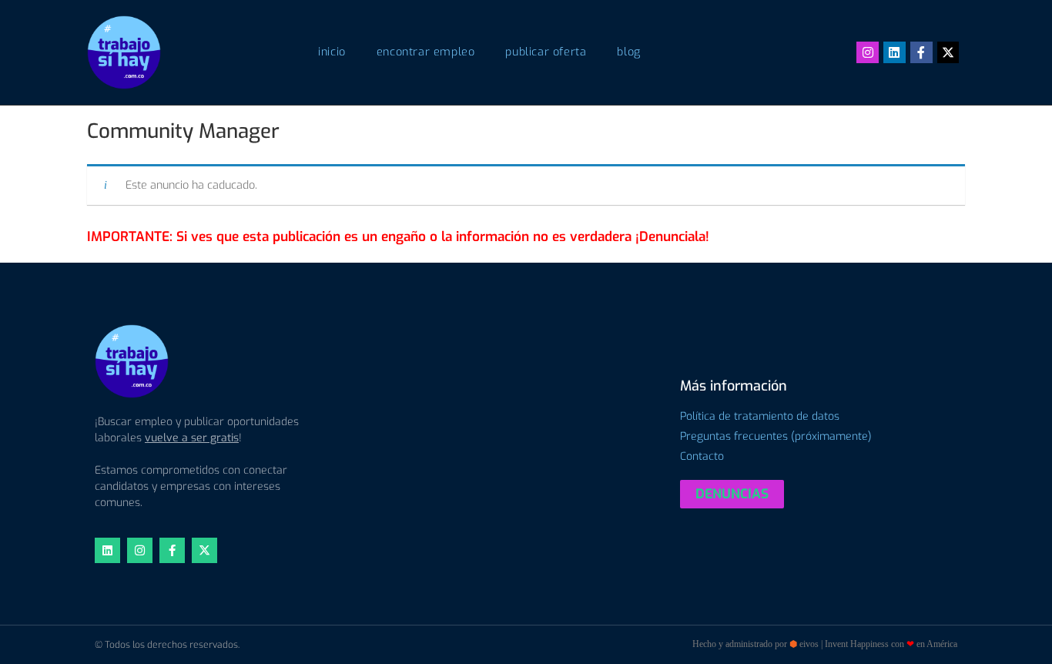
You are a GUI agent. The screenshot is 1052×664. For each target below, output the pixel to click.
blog (628, 52)
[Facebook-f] (921, 53)
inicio (332, 52)
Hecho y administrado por (824, 644)
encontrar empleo (426, 52)
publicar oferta (545, 52)
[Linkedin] (894, 53)
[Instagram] (867, 53)
